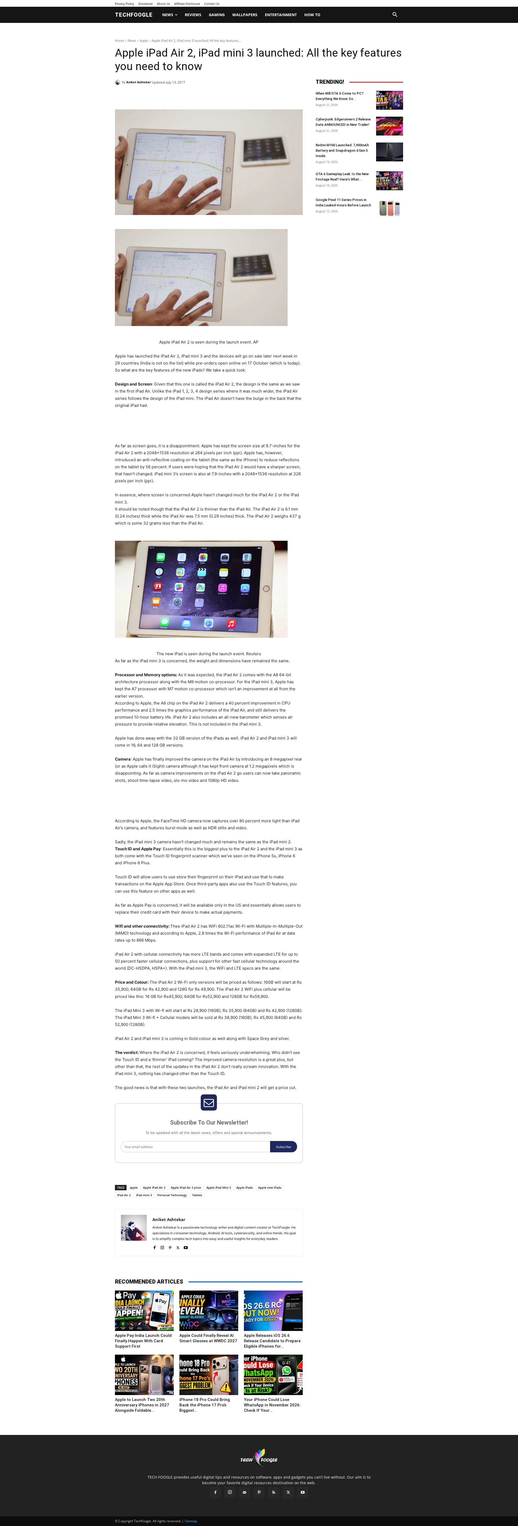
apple (134, 1187)
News (132, 40)
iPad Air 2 (124, 1195)
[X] (164, 96)
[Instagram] (162, 1246)
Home (119, 40)
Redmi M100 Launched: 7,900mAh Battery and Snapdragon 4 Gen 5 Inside (342, 150)
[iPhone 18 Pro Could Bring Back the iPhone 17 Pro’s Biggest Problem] (208, 1375)
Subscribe (283, 1147)
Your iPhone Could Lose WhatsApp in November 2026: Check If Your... (272, 1405)
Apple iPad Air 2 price (186, 1187)
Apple (143, 40)
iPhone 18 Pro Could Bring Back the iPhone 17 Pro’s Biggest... (204, 1405)
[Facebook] (152, 96)
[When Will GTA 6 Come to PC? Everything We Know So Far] (389, 100)
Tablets (197, 1195)
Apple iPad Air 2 (154, 1187)
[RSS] (273, 1492)
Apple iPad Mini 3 (218, 1187)
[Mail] (244, 1492)
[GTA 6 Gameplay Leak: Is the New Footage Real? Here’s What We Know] (389, 180)
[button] (395, 15)
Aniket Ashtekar (138, 82)
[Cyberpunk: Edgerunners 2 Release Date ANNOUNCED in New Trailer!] (389, 126)
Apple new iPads (269, 1187)
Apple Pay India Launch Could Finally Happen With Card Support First (143, 1341)
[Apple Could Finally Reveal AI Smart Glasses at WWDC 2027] (208, 1311)
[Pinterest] (177, 96)
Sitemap (191, 1521)
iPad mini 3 (144, 1195)
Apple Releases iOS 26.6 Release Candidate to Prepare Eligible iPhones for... (272, 1341)
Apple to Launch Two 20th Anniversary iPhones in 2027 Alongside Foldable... (142, 1405)
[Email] (201, 96)
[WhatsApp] (189, 96)
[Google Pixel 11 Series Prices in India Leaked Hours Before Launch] (389, 206)
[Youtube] (186, 1246)
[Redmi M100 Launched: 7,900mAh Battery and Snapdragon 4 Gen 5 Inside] (389, 152)
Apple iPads (244, 1187)
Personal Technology (172, 1195)
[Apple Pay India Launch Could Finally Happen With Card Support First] (144, 1311)
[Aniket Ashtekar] (118, 82)
